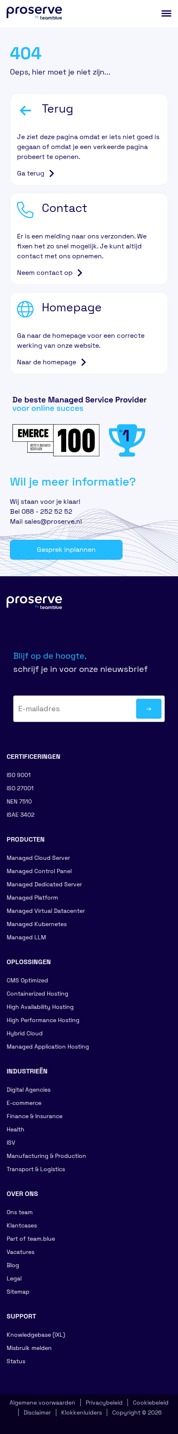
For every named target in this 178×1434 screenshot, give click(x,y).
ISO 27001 (20, 788)
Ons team (20, 1212)
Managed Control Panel (39, 871)
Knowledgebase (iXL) (36, 1334)
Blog (13, 1265)
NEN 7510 (19, 801)
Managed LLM (26, 937)
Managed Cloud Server (38, 857)
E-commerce (24, 1103)
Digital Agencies (29, 1089)
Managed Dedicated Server (44, 884)
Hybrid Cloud (25, 1033)
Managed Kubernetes (37, 924)
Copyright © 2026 (137, 1412)
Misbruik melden (29, 1348)
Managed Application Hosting (48, 1046)
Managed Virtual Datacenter (46, 910)
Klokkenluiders (81, 1412)
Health (15, 1129)
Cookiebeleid (150, 1402)
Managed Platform (32, 897)
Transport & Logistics (36, 1169)
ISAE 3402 (20, 814)
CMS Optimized (27, 980)
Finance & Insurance (35, 1116)
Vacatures (20, 1252)
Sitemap (18, 1291)
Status (16, 1361)
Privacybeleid (104, 1402)
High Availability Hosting (40, 1007)
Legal (14, 1278)
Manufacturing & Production (46, 1156)
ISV (11, 1142)
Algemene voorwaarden (42, 1402)
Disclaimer (37, 1412)
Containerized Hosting (37, 993)
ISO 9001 (19, 775)
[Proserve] (40, 609)
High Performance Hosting (43, 1020)
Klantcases (22, 1225)
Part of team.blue (31, 1238)
